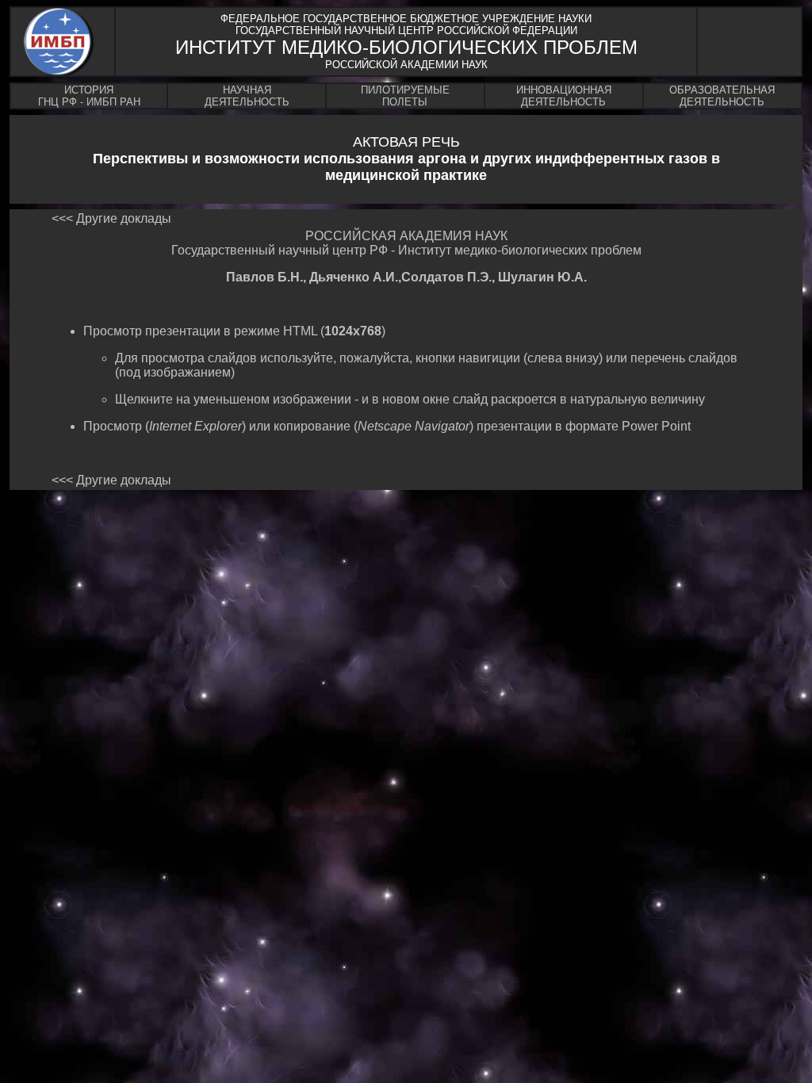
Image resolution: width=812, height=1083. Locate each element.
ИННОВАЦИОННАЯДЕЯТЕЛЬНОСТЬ (563, 96)
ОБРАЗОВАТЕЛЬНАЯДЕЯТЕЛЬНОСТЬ (722, 96)
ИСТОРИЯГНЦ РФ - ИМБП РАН (89, 96)
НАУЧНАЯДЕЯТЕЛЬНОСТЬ (247, 96)
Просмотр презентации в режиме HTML (201, 331)
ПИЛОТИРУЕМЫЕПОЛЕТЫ (405, 96)
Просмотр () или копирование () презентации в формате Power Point (387, 426)
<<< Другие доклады (111, 218)
